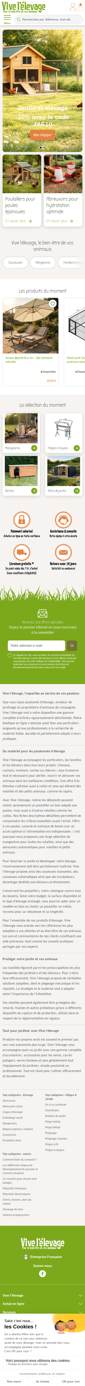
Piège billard (52, 1127)
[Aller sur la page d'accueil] (23, 7)
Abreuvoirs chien (13, 1106)
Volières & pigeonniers (16, 1215)
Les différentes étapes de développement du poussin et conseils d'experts (20, 1169)
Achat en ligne (13, 1304)
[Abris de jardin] (63, 476)
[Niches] (21, 476)
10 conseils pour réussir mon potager (20, 1180)
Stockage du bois (13, 1209)
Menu (7, 23)
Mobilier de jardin (55, 1116)
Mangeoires (10, 1123)
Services (9, 1312)
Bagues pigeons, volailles (18, 1129)
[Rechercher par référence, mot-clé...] (18, 19)
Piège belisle (53, 1121)
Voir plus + (15, 674)
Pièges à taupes (54, 1150)
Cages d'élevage (13, 1112)
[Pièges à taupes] (63, 433)
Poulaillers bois (12, 1140)
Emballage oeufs (13, 1117)
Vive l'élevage (13, 1295)
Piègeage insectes (56, 1138)
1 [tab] (41, 147)
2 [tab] (44, 147)
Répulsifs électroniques (17, 1194)
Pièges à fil (51, 1144)
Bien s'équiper (43, 135)
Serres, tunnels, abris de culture (17, 1201)
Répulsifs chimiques (15, 1188)
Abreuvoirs (9, 1100)
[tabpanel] (42, 91)
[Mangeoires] (21, 433)
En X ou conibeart (55, 1104)
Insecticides (52, 1110)
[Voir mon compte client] (73, 7)
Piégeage (51, 1133)
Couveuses (9, 1134)
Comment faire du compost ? (20, 1159)
